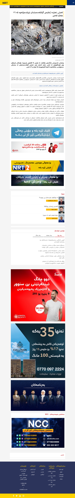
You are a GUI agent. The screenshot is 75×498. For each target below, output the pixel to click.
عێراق (61, 472)
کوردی (42, 469)
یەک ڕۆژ (60, 235)
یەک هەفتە (49, 235)
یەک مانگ (38, 235)
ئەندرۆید (33, 472)
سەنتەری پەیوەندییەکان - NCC (54, 414)
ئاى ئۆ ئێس (32, 469)
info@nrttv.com (23, 489)
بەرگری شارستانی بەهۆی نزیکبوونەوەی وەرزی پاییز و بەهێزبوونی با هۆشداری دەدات (49, 6)
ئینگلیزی (42, 474)
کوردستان (61, 469)
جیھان (61, 479)
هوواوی (33, 474)
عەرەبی (42, 472)
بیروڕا (62, 194)
